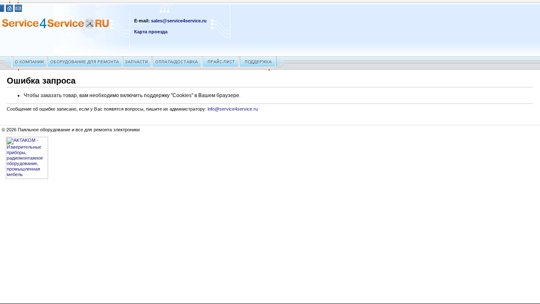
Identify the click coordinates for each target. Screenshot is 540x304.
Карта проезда (150, 31)
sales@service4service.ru (179, 20)
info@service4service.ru (233, 108)
